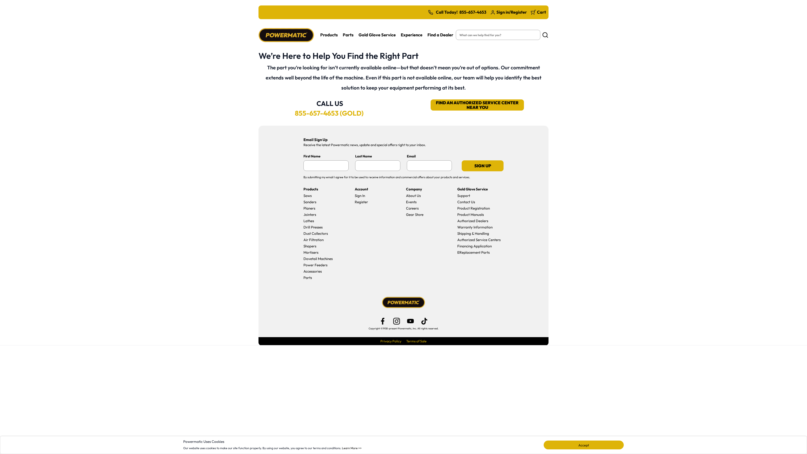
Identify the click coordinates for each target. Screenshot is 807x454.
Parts (348, 34)
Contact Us (466, 202)
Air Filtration (313, 240)
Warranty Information (475, 227)
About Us (413, 195)
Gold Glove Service (377, 34)
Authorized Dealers (472, 221)
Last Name (363, 156)
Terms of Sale (416, 341)
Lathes (308, 221)
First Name (311, 156)
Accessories (312, 271)
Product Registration (473, 208)
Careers (412, 208)
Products (329, 34)
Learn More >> (352, 448)
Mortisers (310, 252)
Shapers (309, 246)
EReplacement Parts (473, 252)
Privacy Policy (390, 341)
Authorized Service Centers (479, 240)
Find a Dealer (440, 34)
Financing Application (474, 246)
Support (463, 195)
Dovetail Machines (318, 258)
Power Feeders (315, 265)
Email (411, 156)
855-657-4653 (472, 12)
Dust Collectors (315, 233)
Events (411, 202)
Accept (583, 445)
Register (361, 202)
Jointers (309, 214)
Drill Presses (313, 227)
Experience (411, 34)
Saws (307, 195)
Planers (309, 208)
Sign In (360, 195)
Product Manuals (470, 214)
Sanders (309, 202)
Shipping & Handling (473, 233)
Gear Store (414, 214)
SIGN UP (482, 165)
